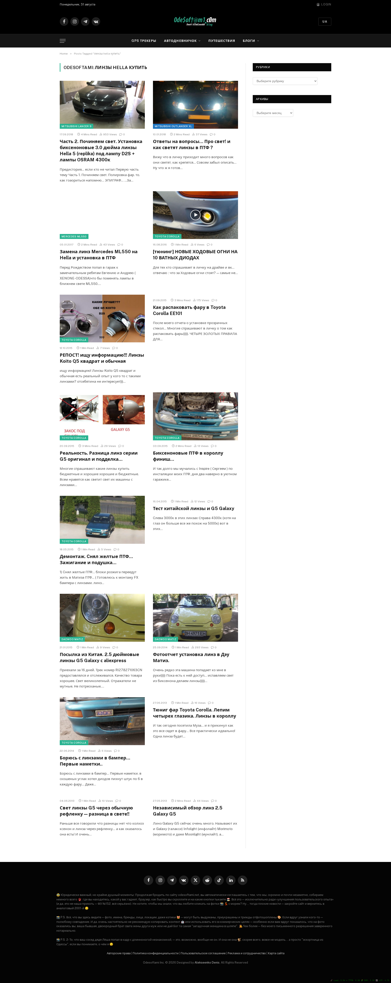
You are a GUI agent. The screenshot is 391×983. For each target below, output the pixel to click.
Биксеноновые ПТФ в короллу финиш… (188, 456)
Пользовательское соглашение (203, 953)
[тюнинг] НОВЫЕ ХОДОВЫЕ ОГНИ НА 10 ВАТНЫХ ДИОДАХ (195, 254)
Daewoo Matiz (72, 639)
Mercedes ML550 (74, 236)
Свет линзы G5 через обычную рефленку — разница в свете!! (96, 811)
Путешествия (221, 41)
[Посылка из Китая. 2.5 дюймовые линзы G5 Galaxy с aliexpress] (102, 618)
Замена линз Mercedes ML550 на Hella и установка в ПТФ (99, 254)
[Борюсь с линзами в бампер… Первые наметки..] (102, 721)
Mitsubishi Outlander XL (173, 126)
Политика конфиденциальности (156, 953)
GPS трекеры (143, 41)
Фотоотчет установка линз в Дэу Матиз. (191, 657)
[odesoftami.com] (195, 21)
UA (324, 21)
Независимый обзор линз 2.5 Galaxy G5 (187, 811)
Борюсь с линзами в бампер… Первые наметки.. (95, 761)
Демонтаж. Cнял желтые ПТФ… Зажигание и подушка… (96, 559)
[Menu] (63, 41)
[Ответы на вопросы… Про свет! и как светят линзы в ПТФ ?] (195, 105)
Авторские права (119, 953)
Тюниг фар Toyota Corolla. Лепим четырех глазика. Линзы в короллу (194, 713)
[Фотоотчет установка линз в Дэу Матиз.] (195, 618)
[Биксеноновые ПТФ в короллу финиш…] (195, 416)
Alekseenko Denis (207, 962)
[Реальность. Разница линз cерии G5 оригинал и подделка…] (102, 416)
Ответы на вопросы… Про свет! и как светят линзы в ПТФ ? (191, 144)
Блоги (249, 41)
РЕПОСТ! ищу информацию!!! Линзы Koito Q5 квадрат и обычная (102, 358)
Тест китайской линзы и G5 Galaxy (193, 508)
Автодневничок (180, 41)
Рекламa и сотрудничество (247, 953)
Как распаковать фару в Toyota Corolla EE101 (189, 310)
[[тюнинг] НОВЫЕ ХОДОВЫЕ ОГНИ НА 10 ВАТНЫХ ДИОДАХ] (195, 215)
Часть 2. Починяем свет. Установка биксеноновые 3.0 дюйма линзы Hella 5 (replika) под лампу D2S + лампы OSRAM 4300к (101, 151)
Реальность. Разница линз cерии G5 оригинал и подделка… (99, 456)
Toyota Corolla (167, 236)
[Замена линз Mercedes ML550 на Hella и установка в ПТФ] (102, 215)
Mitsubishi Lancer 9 (76, 126)
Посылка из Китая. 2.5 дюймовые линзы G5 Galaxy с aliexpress (99, 657)
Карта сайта (276, 953)
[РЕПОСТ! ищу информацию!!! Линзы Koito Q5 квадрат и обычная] (102, 319)
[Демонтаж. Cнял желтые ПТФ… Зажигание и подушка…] (102, 520)
